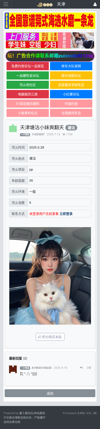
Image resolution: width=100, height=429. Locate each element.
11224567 (38, 134)
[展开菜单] (5, 4)
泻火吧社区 (28, 84)
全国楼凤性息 (71, 112)
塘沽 (71, 127)
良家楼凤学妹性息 (71, 84)
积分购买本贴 (51, 336)
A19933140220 (42, 368)
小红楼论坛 (71, 94)
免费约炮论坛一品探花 (27, 65)
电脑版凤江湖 (27, 94)
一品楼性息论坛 (27, 75)
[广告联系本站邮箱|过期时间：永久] (50, 21)
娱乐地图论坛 (71, 75)
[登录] (95, 4)
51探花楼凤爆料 (27, 103)
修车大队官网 (71, 65)
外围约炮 (71, 103)
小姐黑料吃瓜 (27, 112)
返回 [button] (50, 393)
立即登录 (66, 213)
